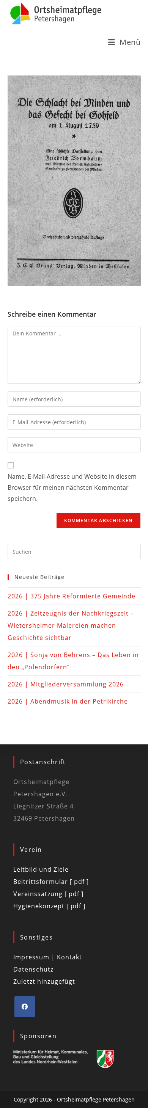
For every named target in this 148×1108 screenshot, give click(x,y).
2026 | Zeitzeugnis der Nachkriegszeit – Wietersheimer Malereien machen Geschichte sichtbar (71, 625)
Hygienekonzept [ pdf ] (49, 906)
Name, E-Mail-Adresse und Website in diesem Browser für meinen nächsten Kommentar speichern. (72, 487)
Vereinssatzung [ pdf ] (48, 894)
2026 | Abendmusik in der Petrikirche (68, 701)
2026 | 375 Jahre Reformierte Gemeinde (71, 596)
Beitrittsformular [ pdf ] (51, 881)
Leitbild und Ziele (41, 869)
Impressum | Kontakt (47, 957)
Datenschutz (33, 969)
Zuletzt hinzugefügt (44, 981)
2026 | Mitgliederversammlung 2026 (66, 684)
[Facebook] (24, 1006)
